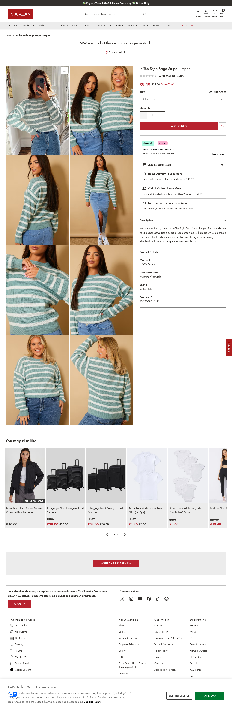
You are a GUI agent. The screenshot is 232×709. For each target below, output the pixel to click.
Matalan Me (21, 657)
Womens (194, 625)
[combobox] (183, 99)
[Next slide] (125, 534)
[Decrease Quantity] (143, 115)
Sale (192, 676)
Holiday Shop (196, 657)
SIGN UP (19, 604)
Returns (18, 650)
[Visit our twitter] (122, 598)
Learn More (175, 173)
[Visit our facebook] (148, 598)
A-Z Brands (195, 669)
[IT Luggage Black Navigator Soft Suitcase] (106, 475)
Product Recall (22, 663)
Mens (193, 631)
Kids (192, 638)
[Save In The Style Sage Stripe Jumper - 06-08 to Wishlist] (106, 52)
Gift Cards (20, 638)
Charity (122, 650)
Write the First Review (171, 76)
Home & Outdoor (198, 650)
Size (142, 91)
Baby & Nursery (198, 644)
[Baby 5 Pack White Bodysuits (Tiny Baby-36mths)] (188, 475)
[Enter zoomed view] (64, 70)
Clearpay (158, 663)
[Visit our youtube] (140, 598)
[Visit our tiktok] (157, 598)
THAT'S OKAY (209, 695)
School (193, 663)
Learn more (218, 154)
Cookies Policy (92, 701)
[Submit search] (144, 14)
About (121, 625)
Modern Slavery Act (128, 638)
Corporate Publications (129, 644)
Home (9, 35)
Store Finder (21, 625)
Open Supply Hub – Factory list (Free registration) (134, 665)
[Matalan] (21, 14)
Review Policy (161, 631)
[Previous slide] (107, 534)
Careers (122, 631)
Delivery (19, 644)
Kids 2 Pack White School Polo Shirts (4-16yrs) (145, 510)
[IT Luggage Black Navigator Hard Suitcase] (65, 475)
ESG (121, 657)
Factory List (124, 673)
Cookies (158, 625)
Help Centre (21, 631)
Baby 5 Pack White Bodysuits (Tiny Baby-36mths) (185, 510)
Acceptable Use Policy (165, 669)
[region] (116, 694)
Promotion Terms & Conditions (168, 638)
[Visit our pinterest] (166, 598)
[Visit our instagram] (131, 598)
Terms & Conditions (163, 644)
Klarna (157, 657)
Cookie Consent (23, 669)
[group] (11, 524)
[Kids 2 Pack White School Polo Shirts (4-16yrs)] (147, 475)
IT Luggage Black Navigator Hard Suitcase (65, 510)
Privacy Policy (160, 650)
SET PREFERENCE (179, 695)
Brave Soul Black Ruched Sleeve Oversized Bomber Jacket (24, 510)
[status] (152, 115)
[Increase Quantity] (161, 115)
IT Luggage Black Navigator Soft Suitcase (105, 510)
